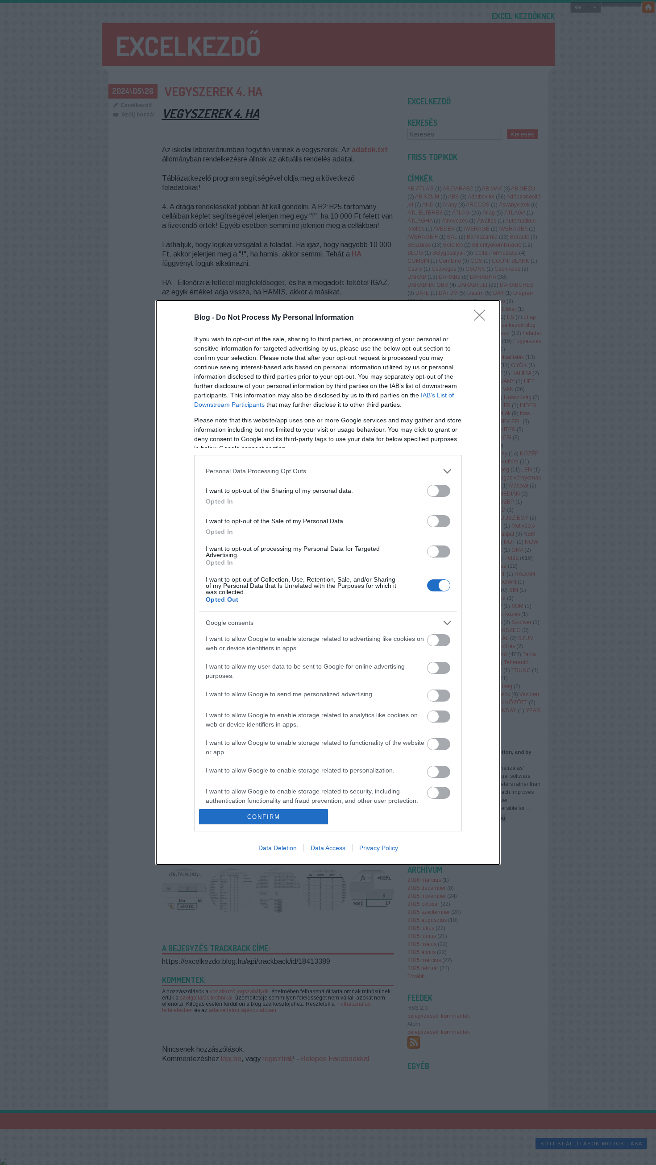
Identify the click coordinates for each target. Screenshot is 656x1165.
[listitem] (328, 471)
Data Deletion (277, 847)
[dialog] (328, 583)
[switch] (438, 491)
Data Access (328, 847)
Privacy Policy (378, 847)
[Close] (482, 318)
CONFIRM (263, 817)
